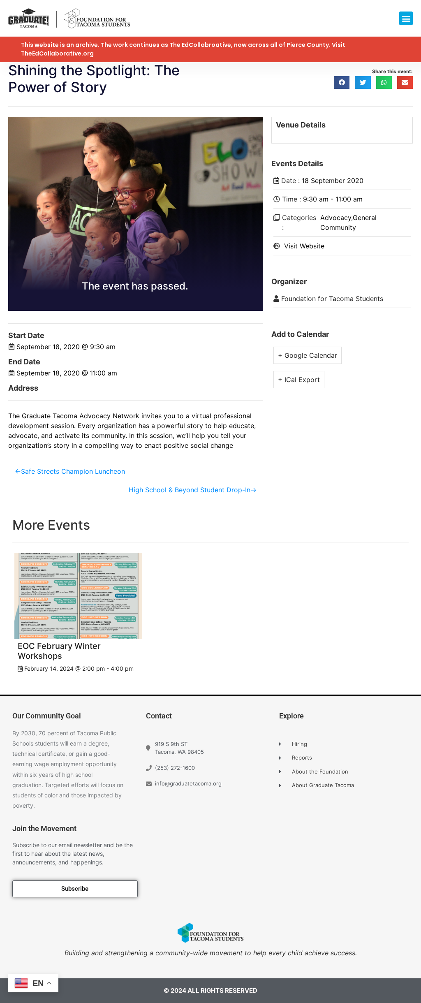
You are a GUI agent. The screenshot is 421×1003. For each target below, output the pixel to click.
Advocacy (335, 217)
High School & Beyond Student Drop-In (189, 490)
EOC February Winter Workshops (59, 651)
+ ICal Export (299, 379)
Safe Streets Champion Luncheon (73, 471)
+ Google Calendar (307, 355)
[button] (406, 18)
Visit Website (304, 246)
